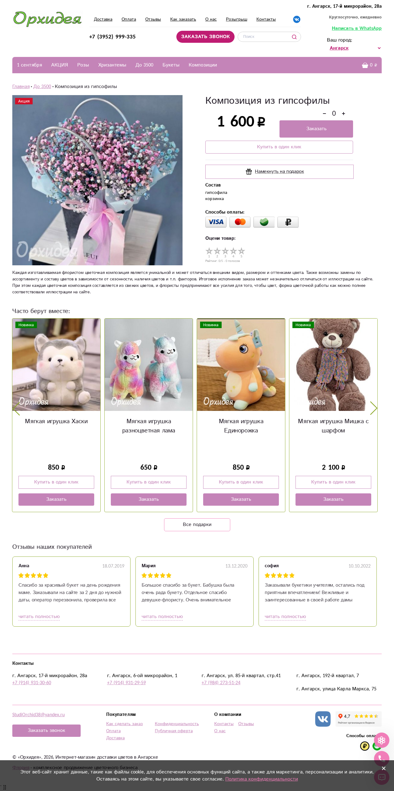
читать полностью (39, 616)
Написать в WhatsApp (357, 28)
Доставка (103, 19)
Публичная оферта (174, 731)
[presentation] (16, 408)
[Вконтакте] (296, 19)
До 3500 (144, 65)
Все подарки (197, 524)
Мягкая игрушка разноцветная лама (148, 426)
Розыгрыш (236, 19)
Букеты (171, 65)
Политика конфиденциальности (261, 779)
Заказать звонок (46, 730)
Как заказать (183, 19)
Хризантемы (112, 65)
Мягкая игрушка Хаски (56, 421)
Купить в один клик (279, 147)
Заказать (316, 128)
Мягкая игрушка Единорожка (241, 426)
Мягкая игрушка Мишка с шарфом (333, 426)
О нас (211, 19)
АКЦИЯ (59, 65)
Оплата (129, 19)
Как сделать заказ (124, 724)
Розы (83, 65)
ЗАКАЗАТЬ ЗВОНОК (205, 36)
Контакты (266, 19)
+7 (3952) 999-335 (112, 37)
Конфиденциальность (177, 724)
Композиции (203, 65)
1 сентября (29, 65)
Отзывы (153, 19)
